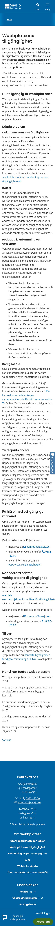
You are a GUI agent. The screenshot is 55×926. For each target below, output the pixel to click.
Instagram (27, 813)
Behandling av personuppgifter (27, 853)
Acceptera (43, 922)
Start (9, 19)
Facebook (27, 809)
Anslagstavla (27, 904)
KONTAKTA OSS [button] (52, 464)
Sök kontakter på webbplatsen (27, 824)
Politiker (27, 891)
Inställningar (43, 913)
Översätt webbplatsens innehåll (27, 872)
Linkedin (27, 817)
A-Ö (27, 860)
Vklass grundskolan (27, 898)
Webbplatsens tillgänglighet (27, 847)
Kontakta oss (27, 777)
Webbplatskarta (27, 866)
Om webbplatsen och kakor (27, 841)
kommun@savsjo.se (38, 546)
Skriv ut (6, 740)
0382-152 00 (33, 798)
